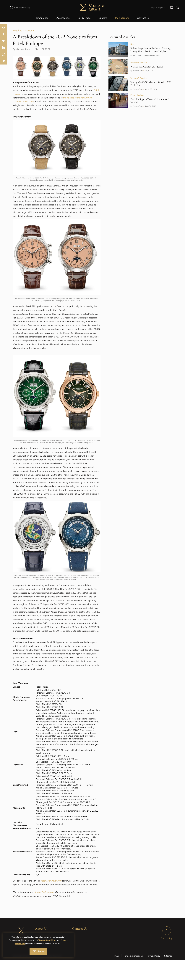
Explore (103, 17)
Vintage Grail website (43, 892)
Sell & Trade (84, 17)
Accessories (62, 17)
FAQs (116, 955)
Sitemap (168, 955)
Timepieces (42, 17)
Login (152, 7)
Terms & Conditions (47, 940)
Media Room (122, 17)
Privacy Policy (153, 955)
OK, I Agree (38, 951)
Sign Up (161, 7)
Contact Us (143, 17)
